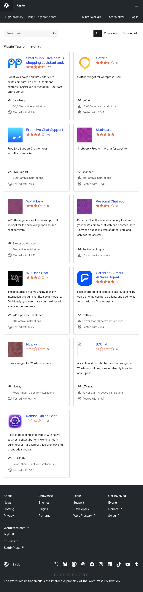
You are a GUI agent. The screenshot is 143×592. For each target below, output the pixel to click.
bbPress (11, 541)
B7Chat (101, 344)
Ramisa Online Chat (41, 416)
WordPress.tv (84, 515)
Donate (115, 509)
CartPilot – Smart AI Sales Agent (109, 275)
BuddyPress (14, 547)
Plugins (43, 509)
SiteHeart (103, 130)
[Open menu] (137, 5)
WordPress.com (16, 528)
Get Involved (117, 496)
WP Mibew (34, 201)
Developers (81, 509)
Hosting (9, 509)
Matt (9, 534)
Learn (77, 496)
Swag (114, 515)
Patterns (44, 515)
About (8, 496)
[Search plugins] (54, 33)
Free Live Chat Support (44, 130)
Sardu (16, 564)
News (8, 502)
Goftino (102, 58)
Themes (44, 502)
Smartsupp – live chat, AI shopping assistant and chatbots (46, 60)
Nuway (31, 344)
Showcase (46, 496)
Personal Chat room (111, 201)
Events (113, 502)
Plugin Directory (13, 16)
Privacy (9, 515)
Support (78, 502)
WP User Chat (37, 273)
